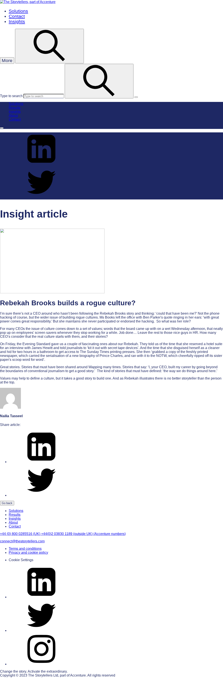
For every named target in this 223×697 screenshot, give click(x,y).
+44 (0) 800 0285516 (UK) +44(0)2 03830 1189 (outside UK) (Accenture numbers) (63, 534)
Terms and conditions (25, 548)
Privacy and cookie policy (28, 552)
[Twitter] (41, 630)
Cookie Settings (21, 560)
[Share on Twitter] (41, 197)
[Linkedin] (41, 597)
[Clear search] (136, 97)
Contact (17, 16)
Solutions (18, 11)
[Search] (99, 81)
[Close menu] (1, 128)
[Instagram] (41, 664)
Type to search (11, 96)
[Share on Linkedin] (41, 164)
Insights (17, 21)
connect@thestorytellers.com (22, 541)
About (13, 115)
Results (14, 108)
